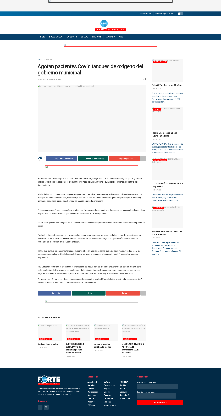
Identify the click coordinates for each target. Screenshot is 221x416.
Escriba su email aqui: (146, 392)
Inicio (42, 37)
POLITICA (124, 382)
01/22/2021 (42, 79)
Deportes (91, 402)
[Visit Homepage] (110, 24)
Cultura (90, 399)
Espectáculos (160, 61)
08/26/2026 (43, 347)
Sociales (123, 392)
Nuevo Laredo (56, 37)
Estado (84, 37)
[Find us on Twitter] (46, 407)
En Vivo (107, 382)
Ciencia (90, 389)
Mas (121, 37)
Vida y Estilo (125, 399)
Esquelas (108, 389)
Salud (122, 389)
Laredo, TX (72, 37)
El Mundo (110, 37)
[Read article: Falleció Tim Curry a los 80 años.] (168, 70)
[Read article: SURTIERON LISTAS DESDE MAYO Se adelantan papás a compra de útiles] (78, 332)
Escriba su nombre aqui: (147, 382)
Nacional (96, 37)
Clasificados (92, 392)
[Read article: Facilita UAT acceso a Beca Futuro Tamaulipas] (168, 118)
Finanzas (107, 395)
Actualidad (92, 382)
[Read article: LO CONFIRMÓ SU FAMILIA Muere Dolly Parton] (168, 169)
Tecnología (125, 395)
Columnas (91, 395)
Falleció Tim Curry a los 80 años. (167, 85)
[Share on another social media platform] (143, 158)
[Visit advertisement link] (110, 5)
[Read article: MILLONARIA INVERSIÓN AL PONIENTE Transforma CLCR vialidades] (134, 332)
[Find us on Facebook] (40, 407)
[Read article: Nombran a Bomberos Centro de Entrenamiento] (168, 217)
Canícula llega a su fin (48, 344)
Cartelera (91, 385)
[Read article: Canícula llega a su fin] (50, 332)
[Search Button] (180, 37)
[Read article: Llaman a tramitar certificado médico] (106, 332)
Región (123, 385)
